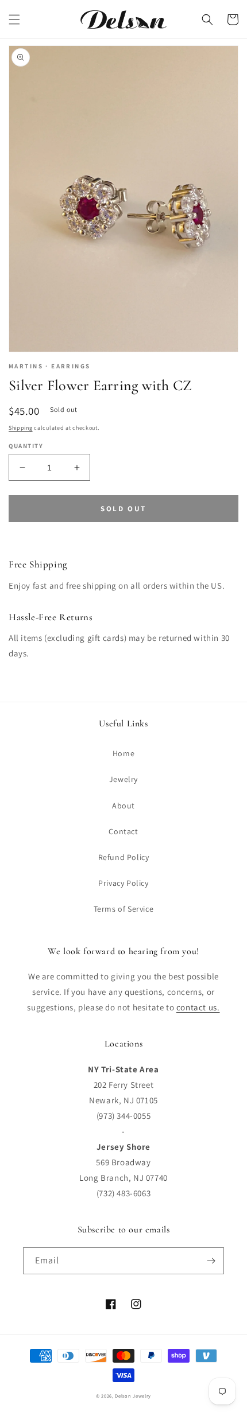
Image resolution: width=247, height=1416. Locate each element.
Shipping (21, 427)
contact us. (198, 1007)
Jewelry (123, 779)
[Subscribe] (210, 1260)
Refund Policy (123, 857)
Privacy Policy (123, 883)
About (123, 805)
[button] (14, 19)
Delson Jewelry (133, 1395)
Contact (123, 831)
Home (123, 753)
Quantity (26, 446)
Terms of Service (124, 909)
